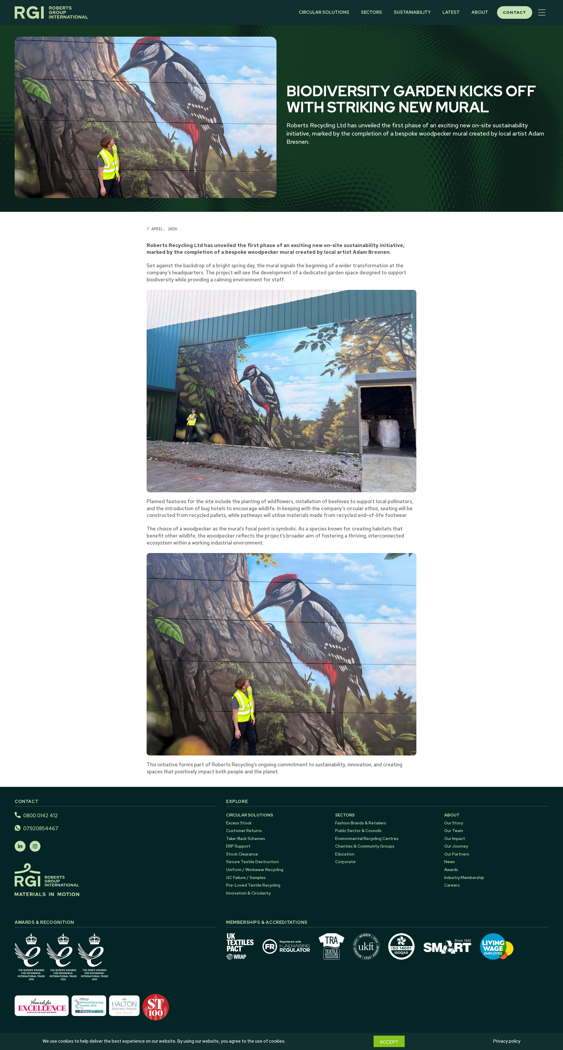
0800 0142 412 (40, 815)
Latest (451, 12)
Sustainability (412, 12)
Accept (389, 1042)
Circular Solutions (324, 12)
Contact (514, 12)
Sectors (371, 12)
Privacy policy (506, 1041)
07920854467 (40, 828)
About (480, 12)
